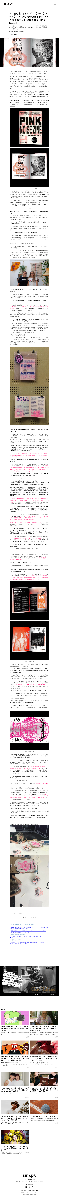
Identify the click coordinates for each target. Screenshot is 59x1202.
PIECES (57, 1066)
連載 (28, 1067)
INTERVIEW (16, 31)
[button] (29, 1184)
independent (21, 31)
